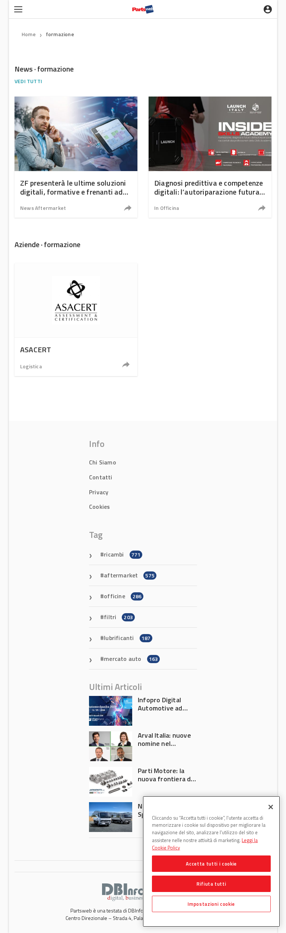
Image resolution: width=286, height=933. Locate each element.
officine (123, 596)
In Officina (166, 208)
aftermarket (129, 575)
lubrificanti (127, 637)
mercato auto (131, 658)
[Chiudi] (271, 807)
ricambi (122, 554)
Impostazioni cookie (211, 904)
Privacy (98, 492)
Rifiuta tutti (211, 884)
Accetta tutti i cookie (211, 863)
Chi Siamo (102, 462)
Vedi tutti (28, 81)
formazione (60, 34)
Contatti (100, 477)
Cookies (99, 506)
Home (29, 34)
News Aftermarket (43, 208)
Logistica (31, 366)
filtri (118, 616)
